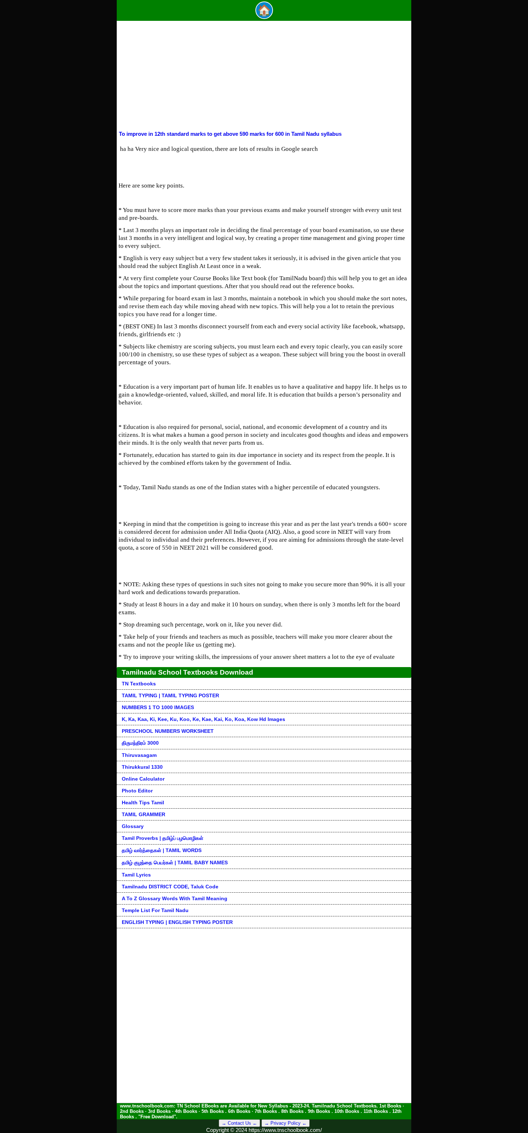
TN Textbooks (139, 683)
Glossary (133, 826)
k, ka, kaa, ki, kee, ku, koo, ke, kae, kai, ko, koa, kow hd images (203, 719)
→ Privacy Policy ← (285, 1123)
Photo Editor (137, 791)
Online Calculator (143, 779)
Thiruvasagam (139, 755)
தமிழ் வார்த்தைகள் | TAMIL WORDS (162, 850)
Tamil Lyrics (136, 875)
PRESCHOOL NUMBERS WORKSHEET (168, 731)
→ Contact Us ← (239, 1123)
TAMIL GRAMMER (143, 814)
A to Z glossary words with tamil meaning (174, 898)
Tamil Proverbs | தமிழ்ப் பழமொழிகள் (162, 838)
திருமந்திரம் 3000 (140, 743)
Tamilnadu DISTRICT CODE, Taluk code (170, 886)
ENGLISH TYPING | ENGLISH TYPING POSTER (177, 922)
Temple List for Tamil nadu (155, 910)
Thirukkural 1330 (142, 767)
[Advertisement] (264, 77)
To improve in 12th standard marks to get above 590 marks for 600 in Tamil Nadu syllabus (230, 134)
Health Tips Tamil (143, 802)
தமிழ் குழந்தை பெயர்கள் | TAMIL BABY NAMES (175, 862)
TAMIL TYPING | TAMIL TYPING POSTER (170, 695)
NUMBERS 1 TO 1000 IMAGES (158, 707)
